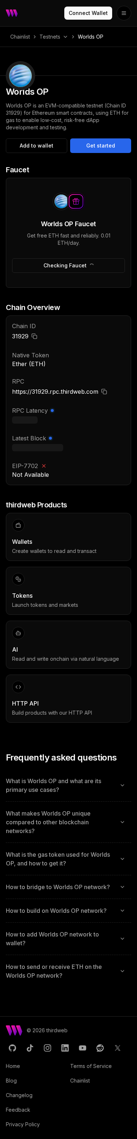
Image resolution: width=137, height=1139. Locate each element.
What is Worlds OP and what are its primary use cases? (53, 785)
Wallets (22, 541)
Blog (11, 1080)
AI (15, 649)
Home (13, 1066)
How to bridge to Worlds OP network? (58, 887)
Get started (100, 145)
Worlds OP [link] (90, 37)
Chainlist (20, 37)
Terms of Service (91, 1066)
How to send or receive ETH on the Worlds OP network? (54, 971)
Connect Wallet (88, 13)
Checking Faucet (65, 265)
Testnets (49, 37)
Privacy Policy (23, 1124)
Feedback (18, 1110)
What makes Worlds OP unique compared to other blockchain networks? (48, 822)
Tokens (22, 595)
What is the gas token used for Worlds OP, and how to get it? (58, 859)
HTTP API (25, 703)
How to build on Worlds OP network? (56, 910)
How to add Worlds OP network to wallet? (52, 939)
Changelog (19, 1095)
